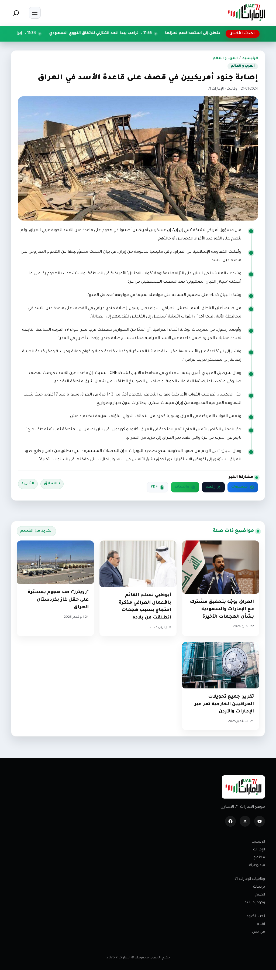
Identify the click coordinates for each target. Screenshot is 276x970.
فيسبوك (239, 487)
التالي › (28, 484)
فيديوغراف (256, 865)
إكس (210, 487)
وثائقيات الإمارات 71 (250, 879)
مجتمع (259, 858)
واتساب (182, 487)
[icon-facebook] (230, 821)
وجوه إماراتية (255, 903)
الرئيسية (250, 58)
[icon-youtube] (259, 821)
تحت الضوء (256, 916)
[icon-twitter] (245, 821)
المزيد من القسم (36, 531)
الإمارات (259, 850)
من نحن (258, 932)
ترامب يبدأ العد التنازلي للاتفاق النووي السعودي (127, 33)
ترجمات (259, 887)
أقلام (261, 924)
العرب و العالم (225, 58)
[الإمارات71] (246, 12)
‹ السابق (52, 484)
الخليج (260, 895)
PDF (154, 487)
